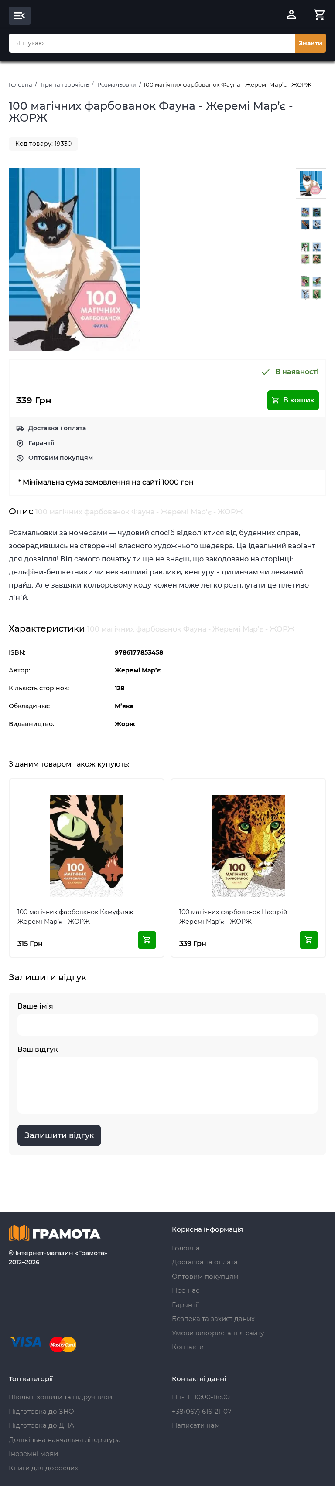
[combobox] (152, 43)
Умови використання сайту (218, 1333)
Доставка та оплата (205, 1262)
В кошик (298, 400)
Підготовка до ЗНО (41, 1411)
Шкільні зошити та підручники (60, 1397)
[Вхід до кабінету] (291, 16)
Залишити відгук (59, 1135)
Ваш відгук (37, 1049)
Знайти (310, 43)
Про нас (185, 1290)
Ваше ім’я (35, 1006)
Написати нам (196, 1425)
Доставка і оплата (57, 428)
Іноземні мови (33, 1453)
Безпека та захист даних (213, 1318)
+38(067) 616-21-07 (202, 1411)
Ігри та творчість (65, 84)
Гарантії (41, 443)
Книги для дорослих (43, 1468)
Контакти (188, 1347)
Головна (20, 84)
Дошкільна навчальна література (65, 1439)
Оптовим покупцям (60, 458)
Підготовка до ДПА (41, 1425)
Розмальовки (117, 84)
